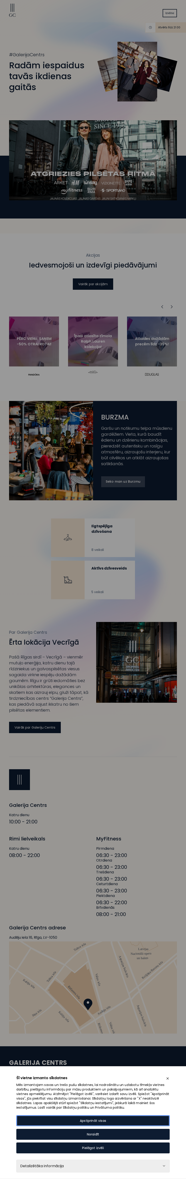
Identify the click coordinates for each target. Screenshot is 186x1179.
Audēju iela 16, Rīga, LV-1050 (33, 937)
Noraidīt (93, 1134)
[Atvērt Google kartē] (93, 987)
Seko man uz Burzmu (123, 481)
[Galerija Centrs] (12, 15)
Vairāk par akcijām (93, 284)
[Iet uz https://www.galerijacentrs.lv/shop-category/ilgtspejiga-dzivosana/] (93, 537)
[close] (167, 1078)
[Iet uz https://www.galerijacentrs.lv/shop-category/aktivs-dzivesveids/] (93, 580)
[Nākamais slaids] (162, 307)
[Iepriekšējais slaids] (171, 307)
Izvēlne (169, 13)
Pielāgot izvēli (93, 1148)
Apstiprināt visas (93, 1120)
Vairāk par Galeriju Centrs (35, 727)
